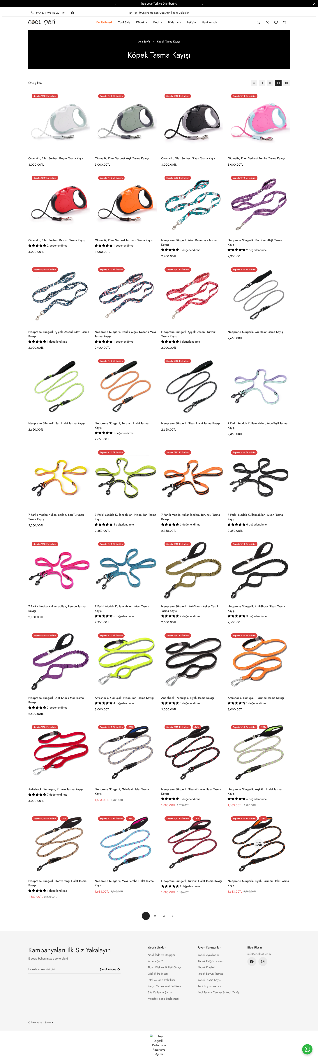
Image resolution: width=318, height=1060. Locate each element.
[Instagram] (63, 12)
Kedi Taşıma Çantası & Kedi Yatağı (218, 992)
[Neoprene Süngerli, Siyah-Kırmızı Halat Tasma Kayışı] (192, 753)
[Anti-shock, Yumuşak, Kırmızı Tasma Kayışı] (59, 753)
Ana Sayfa (144, 42)
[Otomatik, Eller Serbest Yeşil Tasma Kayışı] (126, 122)
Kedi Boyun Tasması (209, 986)
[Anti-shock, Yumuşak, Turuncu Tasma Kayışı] (259, 661)
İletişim (191, 22)
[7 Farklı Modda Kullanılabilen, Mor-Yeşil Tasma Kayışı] (259, 386)
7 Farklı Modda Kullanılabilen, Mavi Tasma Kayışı (122, 608)
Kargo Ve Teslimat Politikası (164, 986)
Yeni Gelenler (181, 13)
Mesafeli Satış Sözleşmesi (163, 999)
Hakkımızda (209, 22)
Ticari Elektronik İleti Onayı (164, 967)
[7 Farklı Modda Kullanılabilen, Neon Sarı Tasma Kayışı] (126, 478)
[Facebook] (72, 12)
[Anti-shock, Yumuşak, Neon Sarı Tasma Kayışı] (126, 661)
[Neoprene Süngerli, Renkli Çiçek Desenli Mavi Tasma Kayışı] (126, 295)
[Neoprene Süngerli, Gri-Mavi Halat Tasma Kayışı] (126, 753)
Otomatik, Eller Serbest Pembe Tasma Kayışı (256, 158)
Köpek (140, 22)
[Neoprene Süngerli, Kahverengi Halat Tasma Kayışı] (59, 844)
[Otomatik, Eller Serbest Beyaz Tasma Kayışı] (59, 122)
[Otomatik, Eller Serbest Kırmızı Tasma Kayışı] (59, 203)
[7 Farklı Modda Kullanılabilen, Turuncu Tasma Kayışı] (192, 478)
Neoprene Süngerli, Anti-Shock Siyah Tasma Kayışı (256, 608)
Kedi (156, 22)
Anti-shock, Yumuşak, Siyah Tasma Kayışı (187, 698)
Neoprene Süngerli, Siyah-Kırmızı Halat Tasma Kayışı (191, 791)
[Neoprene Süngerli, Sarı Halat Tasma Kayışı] (59, 386)
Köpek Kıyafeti (206, 967)
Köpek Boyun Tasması (210, 973)
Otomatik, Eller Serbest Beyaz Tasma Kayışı (56, 158)
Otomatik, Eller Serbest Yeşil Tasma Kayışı (122, 158)
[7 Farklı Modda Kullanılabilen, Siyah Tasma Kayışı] (259, 478)
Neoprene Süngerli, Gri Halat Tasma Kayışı (256, 332)
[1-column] (254, 83)
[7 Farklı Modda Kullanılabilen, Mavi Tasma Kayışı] (126, 570)
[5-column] (286, 83)
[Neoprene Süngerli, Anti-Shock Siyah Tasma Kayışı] (259, 570)
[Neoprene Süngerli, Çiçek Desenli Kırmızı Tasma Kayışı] (192, 295)
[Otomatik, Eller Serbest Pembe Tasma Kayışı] (259, 122)
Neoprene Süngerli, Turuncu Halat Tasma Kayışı (122, 425)
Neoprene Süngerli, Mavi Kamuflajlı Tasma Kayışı (189, 242)
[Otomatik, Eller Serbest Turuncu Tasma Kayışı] (126, 203)
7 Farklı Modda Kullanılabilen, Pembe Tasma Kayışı (57, 608)
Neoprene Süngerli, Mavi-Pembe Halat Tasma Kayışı (124, 883)
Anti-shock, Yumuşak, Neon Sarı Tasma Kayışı (124, 698)
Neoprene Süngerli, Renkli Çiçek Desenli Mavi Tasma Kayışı (125, 334)
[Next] (203, 3)
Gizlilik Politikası (158, 973)
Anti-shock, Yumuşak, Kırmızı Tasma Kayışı (55, 789)
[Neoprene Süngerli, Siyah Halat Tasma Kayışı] (192, 386)
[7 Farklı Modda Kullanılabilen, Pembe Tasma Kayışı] (59, 570)
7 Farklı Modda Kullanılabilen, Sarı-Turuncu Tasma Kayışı (56, 517)
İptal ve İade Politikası (161, 980)
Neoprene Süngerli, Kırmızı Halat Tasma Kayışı (191, 881)
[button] (284, 22)
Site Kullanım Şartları (160, 992)
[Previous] (115, 3)
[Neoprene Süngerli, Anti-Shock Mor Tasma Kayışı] (59, 661)
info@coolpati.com (259, 954)
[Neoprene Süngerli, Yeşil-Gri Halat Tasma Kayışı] (259, 753)
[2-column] (262, 83)
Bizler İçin (174, 22)
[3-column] (270, 83)
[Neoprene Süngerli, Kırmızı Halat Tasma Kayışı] (192, 844)
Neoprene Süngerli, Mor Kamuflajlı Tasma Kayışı (255, 242)
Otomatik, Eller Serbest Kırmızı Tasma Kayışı (56, 240)
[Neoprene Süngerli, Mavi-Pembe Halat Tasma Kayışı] (126, 844)
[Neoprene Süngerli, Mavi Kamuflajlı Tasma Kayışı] (192, 203)
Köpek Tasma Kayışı (209, 980)
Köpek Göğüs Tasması (210, 961)
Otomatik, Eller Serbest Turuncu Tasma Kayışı (124, 240)
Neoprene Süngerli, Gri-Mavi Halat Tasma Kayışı (122, 791)
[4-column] (278, 83)
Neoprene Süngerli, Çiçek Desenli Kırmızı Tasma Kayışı (188, 334)
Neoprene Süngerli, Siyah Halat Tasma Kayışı (190, 423)
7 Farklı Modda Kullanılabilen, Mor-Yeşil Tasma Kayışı (257, 425)
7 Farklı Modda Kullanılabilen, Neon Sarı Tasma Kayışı (125, 517)
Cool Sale (124, 22)
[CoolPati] (41, 22)
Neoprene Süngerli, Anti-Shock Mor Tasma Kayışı (56, 700)
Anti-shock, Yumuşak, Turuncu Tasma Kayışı (256, 698)
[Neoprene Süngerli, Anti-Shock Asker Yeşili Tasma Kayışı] (192, 570)
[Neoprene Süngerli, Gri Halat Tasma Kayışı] (259, 295)
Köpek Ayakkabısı (208, 955)
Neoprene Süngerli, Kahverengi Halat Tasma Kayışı (57, 883)
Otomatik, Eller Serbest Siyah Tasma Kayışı (188, 158)
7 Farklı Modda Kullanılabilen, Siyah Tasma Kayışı (255, 517)
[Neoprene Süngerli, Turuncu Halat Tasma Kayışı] (126, 386)
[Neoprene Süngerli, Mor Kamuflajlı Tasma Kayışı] (259, 203)
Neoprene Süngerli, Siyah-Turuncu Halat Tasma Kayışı (258, 883)
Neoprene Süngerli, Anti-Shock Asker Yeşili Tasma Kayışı (189, 608)
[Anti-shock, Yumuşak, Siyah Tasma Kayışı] (192, 661)
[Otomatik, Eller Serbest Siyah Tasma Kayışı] (192, 122)
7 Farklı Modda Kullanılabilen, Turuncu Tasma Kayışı (190, 517)
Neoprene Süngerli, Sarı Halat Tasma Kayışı (56, 423)
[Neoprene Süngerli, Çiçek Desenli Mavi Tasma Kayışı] (59, 295)
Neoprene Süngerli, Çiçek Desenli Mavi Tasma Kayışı (58, 334)
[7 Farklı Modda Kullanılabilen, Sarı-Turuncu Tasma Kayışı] (59, 478)
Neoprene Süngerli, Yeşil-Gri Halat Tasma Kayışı (255, 791)
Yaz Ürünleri (104, 22)
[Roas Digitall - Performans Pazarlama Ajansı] (159, 1045)
